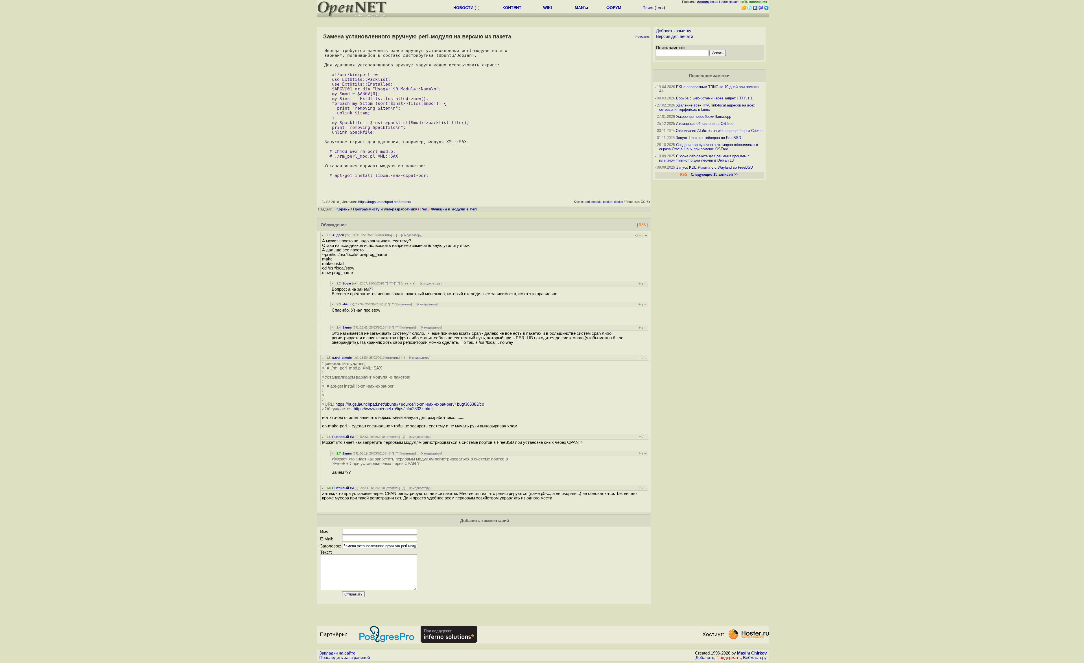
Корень (343, 209)
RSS (642, 225)
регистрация (729, 1)
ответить (384, 235)
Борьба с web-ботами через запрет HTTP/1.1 (714, 98)
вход (714, 1)
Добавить (705, 657)
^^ (391, 283)
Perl (423, 209)
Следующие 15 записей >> (714, 174)
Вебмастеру (755, 657)
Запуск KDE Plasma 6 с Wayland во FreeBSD (714, 167)
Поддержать (728, 657)
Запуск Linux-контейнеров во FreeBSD (708, 138)
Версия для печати (674, 36)
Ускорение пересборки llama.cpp (703, 116)
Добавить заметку (673, 31)
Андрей (338, 235)
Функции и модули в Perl (454, 209)
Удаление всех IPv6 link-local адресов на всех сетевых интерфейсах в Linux (707, 107)
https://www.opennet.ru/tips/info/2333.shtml (393, 409)
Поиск (648, 7)
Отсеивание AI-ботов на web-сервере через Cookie (719, 131)
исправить (643, 36)
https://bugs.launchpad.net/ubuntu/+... (387, 202)
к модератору (411, 235)
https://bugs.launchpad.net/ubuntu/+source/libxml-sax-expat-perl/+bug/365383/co (409, 404)
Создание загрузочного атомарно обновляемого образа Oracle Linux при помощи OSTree (708, 147)
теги (660, 7)
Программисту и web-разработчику (385, 209)
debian (618, 201)
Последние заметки (709, 75)
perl (587, 201)
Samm (347, 327)
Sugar (346, 283)
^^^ (397, 283)
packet (607, 201)
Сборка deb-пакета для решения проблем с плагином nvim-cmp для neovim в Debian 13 (704, 158)
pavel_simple (342, 357)
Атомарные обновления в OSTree (704, 123)
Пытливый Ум (343, 436)
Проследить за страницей (344, 657)
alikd (345, 304)
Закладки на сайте (337, 653)
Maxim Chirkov (752, 653)
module (596, 201)
